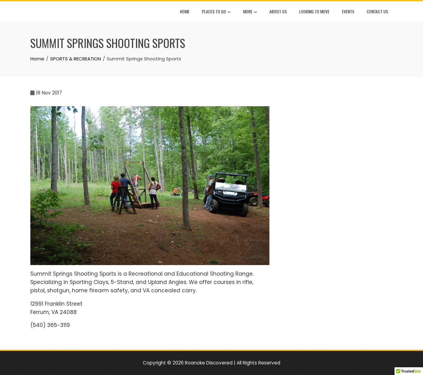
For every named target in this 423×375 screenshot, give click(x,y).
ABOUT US (278, 11)
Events (348, 11)
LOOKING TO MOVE (314, 11)
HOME (185, 11)
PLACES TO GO (214, 11)
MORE (247, 11)
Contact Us (377, 11)
